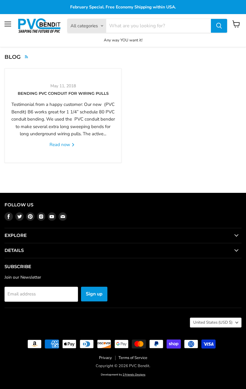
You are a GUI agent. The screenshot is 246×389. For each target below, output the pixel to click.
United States (212, 322)
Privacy (105, 358)
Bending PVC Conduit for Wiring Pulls (63, 93)
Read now (60, 145)
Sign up (94, 294)
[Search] (219, 26)
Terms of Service (132, 358)
